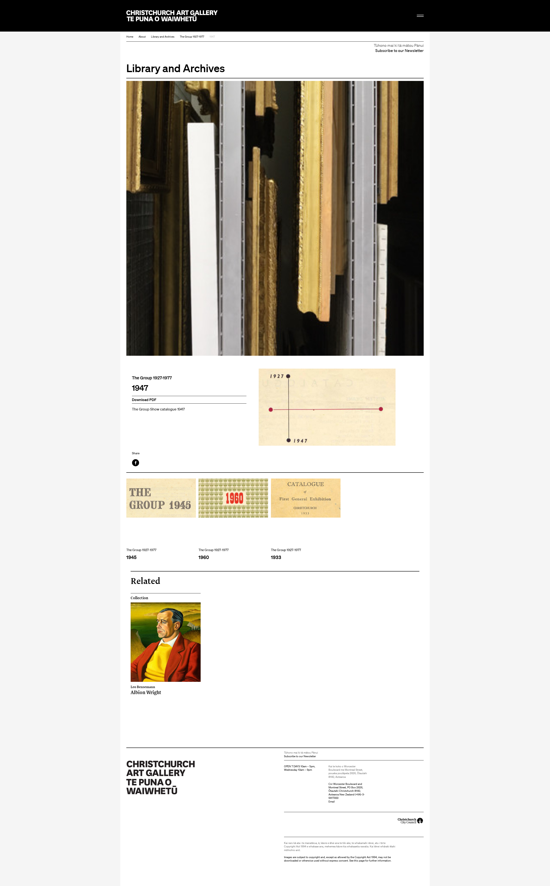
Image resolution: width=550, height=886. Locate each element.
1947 (212, 36)
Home (129, 36)
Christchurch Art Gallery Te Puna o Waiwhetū (172, 15)
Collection (139, 597)
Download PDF (144, 399)
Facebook (136, 463)
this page (359, 860)
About (142, 36)
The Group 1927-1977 (192, 36)
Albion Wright (146, 690)
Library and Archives (162, 36)
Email (331, 801)
